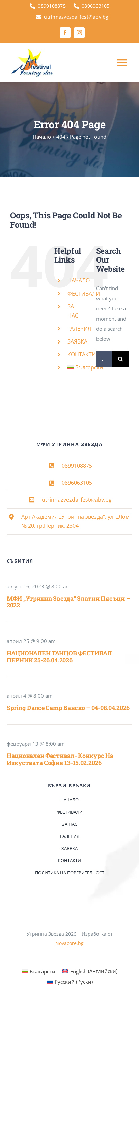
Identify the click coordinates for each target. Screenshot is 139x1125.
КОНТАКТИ (81, 354)
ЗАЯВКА (77, 341)
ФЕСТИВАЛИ (83, 293)
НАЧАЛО (78, 280)
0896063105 (77, 482)
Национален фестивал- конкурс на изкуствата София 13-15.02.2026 (60, 759)
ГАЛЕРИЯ (79, 328)
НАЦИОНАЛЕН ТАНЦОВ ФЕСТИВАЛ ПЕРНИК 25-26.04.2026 (59, 656)
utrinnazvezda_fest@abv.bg (77, 499)
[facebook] (65, 32)
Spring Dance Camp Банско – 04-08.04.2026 (68, 708)
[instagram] (79, 32)
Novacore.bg (69, 943)
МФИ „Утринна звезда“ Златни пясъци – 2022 (68, 601)
